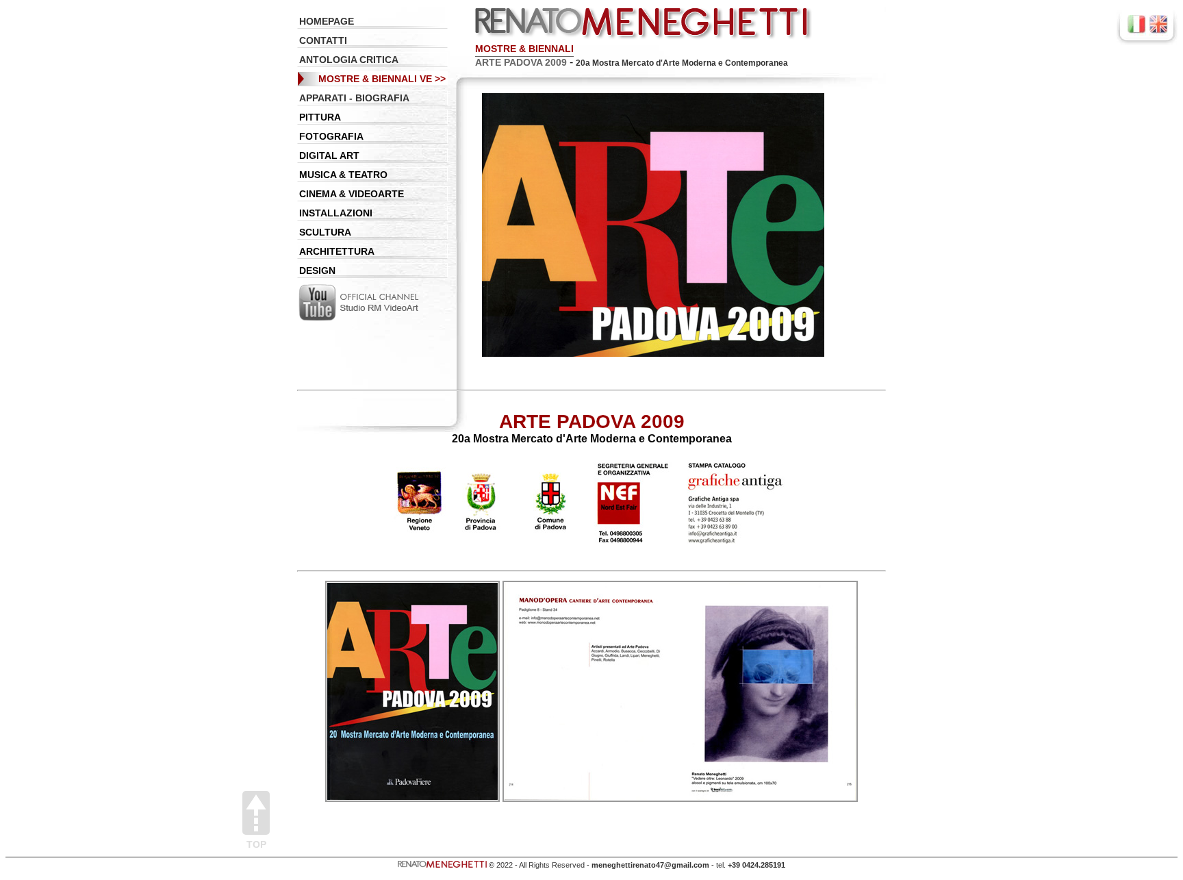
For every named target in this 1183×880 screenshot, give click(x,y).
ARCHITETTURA (336, 251)
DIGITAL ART (329, 155)
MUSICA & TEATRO (343, 174)
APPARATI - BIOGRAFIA (354, 97)
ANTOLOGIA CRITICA (348, 59)
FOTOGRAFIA (331, 136)
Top (256, 844)
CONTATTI (323, 40)
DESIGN (317, 270)
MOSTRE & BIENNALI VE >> (382, 78)
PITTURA (320, 117)
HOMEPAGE (326, 21)
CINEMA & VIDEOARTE (351, 193)
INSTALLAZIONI (335, 213)
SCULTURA (325, 232)
